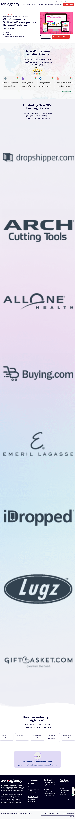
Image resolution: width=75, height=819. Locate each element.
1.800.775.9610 (69, 1)
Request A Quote (68, 4)
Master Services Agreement (66, 799)
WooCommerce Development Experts (53, 4)
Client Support (60, 1)
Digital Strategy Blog (64, 790)
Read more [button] (24, 88)
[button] (72, 83)
